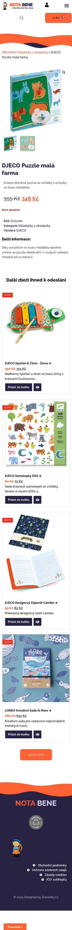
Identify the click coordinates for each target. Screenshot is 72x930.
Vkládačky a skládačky (33, 52)
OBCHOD (8, 52)
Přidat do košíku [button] (18, 387)
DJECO (21, 230)
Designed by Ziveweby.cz (36, 897)
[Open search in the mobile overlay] (21, 18)
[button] (66, 5)
